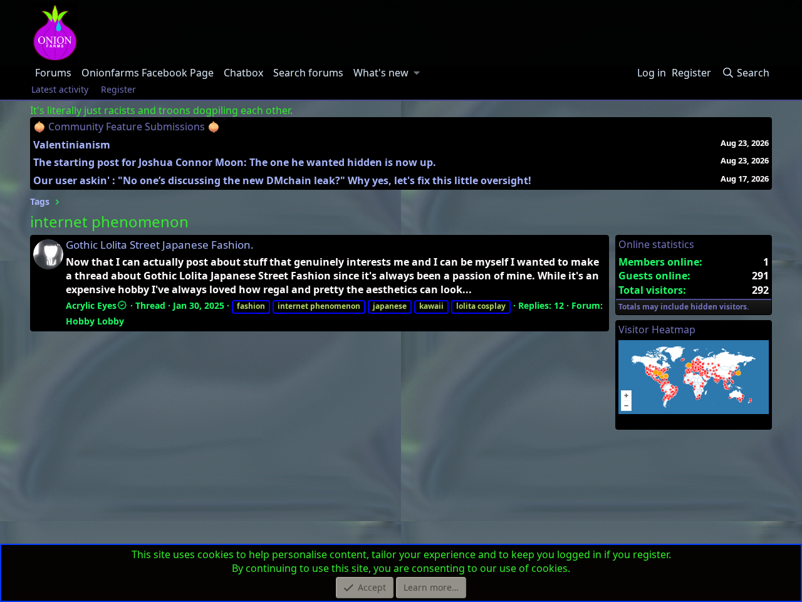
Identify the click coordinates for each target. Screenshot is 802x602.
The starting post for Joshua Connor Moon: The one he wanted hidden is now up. (234, 162)
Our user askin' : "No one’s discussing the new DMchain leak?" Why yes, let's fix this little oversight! (282, 180)
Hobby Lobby (95, 321)
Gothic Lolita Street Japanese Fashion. (160, 244)
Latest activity (59, 89)
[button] (417, 73)
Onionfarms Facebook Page (147, 73)
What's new (381, 73)
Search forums (308, 73)
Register (118, 89)
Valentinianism (71, 145)
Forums (53, 73)
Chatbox (243, 73)
